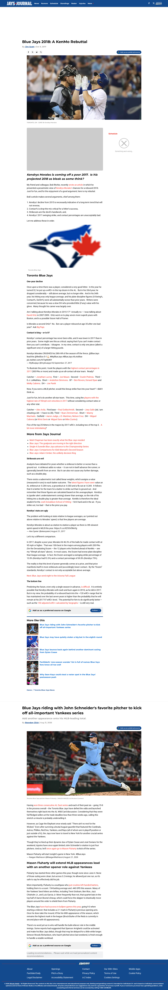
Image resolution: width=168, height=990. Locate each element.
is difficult (85, 587)
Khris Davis (43, 419)
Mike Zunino (71, 419)
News (36, 3)
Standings (64, 3)
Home (29, 690)
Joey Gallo (90, 409)
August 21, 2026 (71, 857)
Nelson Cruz (77, 416)
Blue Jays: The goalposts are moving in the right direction (56, 443)
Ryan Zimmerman (69, 413)
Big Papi (40, 327)
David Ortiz (32, 315)
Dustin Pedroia (87, 377)
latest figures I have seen (83, 482)
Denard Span (91, 380)
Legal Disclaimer (34, 977)
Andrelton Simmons (59, 380)
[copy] (40, 52)
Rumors (44, 3)
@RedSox (39, 356)
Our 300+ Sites (111, 969)
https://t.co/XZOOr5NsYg (65, 528)
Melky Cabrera (33, 383)
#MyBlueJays (56, 356)
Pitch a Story (57, 973)
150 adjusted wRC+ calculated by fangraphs (58, 603)
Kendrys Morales (64, 188)
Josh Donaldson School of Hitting (56, 502)
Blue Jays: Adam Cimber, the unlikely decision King (53, 453)
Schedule (54, 3)
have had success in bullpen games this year (60, 906)
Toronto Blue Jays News (44, 690)
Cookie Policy (135, 973)
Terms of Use (110, 973)
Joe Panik (51, 383)
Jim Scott (29, 47)
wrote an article (76, 185)
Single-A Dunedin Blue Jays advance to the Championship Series (59, 446)
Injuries (82, 3)
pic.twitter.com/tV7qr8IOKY (39, 360)
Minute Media (14, 983)
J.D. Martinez (65, 416)
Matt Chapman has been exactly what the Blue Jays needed (57, 440)
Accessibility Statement (62, 977)
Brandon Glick (32, 723)
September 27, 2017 (63, 363)
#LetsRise (77, 356)
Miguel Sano (56, 419)
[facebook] (149, 3)
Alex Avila (40, 409)
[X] (154, 3)
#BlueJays (68, 356)
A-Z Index (86, 977)
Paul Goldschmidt (66, 409)
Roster (74, 3)
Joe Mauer (64, 377)
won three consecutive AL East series (51, 805)
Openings (55, 969)
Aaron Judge (52, 416)
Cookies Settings (112, 977)
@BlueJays (94, 353)
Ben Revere (79, 380)
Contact (86, 969)
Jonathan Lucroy (44, 377)
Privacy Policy (88, 973)
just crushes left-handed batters (83, 885)
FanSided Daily (34, 973)
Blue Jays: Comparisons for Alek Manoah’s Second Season (56, 450)
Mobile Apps (134, 969)
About (29, 969)
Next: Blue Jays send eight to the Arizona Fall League (51, 576)
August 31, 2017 (58, 531)
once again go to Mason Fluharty (61, 848)
